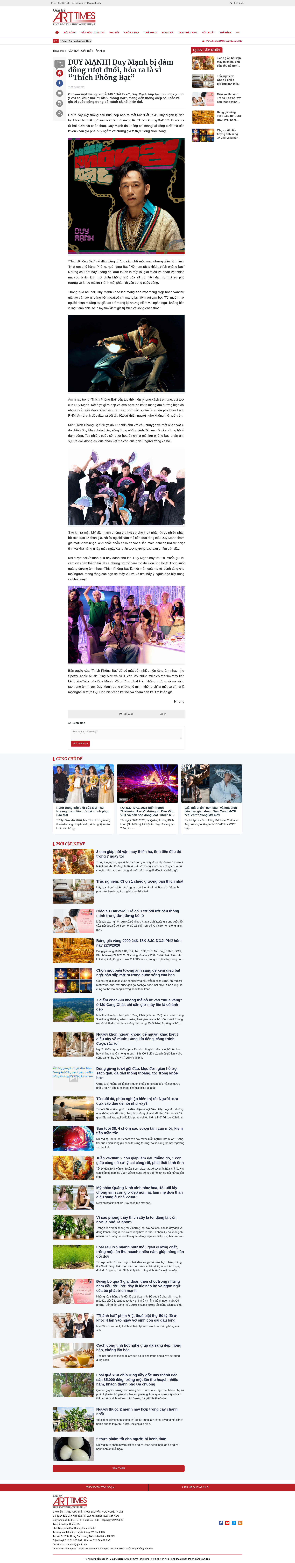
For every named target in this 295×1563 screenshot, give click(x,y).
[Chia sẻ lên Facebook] (59, 83)
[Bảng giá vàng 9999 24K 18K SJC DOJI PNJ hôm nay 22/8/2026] (73, 950)
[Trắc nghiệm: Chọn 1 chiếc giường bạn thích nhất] (73, 891)
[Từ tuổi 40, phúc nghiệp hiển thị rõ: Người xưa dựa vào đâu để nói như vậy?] (73, 1108)
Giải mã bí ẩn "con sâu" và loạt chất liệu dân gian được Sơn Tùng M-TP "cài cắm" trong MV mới (211, 811)
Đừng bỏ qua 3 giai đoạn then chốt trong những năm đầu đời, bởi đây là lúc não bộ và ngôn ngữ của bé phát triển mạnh (138, 1286)
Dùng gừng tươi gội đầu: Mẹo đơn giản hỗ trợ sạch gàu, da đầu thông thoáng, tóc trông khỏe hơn (137, 1073)
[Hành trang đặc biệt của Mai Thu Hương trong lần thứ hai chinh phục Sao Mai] (83, 783)
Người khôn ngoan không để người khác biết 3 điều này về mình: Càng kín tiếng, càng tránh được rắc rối (137, 1039)
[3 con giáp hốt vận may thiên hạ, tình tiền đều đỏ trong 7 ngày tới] (73, 861)
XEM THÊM (118, 1468)
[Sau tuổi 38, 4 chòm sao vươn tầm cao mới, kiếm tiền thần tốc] (73, 1138)
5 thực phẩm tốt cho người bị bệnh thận (131, 1439)
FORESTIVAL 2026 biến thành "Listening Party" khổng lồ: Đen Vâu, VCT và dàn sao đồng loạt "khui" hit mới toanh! (147, 811)
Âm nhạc (59, 799)
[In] (59, 103)
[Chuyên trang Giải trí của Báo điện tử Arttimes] (74, 17)
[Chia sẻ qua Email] (59, 93)
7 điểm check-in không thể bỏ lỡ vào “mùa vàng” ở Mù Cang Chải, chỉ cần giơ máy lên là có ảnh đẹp (139, 1004)
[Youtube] (227, 1523)
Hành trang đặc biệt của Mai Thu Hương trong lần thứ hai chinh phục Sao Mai (82, 811)
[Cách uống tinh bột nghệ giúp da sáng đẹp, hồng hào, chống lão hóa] (73, 1355)
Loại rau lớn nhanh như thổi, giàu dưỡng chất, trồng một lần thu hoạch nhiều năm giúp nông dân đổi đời (140, 1251)
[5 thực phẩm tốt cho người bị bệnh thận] (73, 1449)
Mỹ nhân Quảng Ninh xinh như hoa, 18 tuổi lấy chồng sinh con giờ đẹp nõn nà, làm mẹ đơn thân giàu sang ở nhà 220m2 (139, 1192)
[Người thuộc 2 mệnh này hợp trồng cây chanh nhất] (73, 1419)
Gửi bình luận (80, 743)
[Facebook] (221, 1523)
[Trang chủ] (57, 32)
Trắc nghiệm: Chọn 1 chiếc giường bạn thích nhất (139, 881)
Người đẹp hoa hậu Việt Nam (72, 41)
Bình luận (60, 64)
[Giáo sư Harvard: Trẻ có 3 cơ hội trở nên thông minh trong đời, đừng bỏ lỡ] (73, 921)
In (164, 714)
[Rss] (240, 1523)
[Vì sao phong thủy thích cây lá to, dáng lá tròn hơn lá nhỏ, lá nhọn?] (73, 1227)
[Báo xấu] (59, 113)
